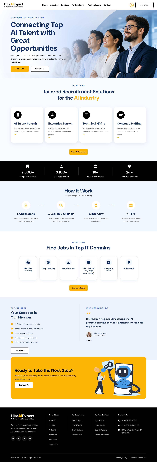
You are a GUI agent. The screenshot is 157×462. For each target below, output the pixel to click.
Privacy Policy (121, 458)
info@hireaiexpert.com (130, 425)
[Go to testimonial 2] (89, 340)
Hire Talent (39, 69)
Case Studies (77, 435)
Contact (107, 5)
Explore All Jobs (78, 288)
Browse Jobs (100, 425)
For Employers (94, 5)
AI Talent (52, 430)
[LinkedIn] (13, 438)
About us (54, 5)
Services (65, 5)
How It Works (77, 425)
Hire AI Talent (77, 420)
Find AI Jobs (99, 420)
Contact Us (24, 385)
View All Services (78, 152)
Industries (53, 435)
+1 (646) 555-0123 (129, 420)
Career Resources (102, 435)
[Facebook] (24, 438)
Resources (53, 439)
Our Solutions (77, 430)
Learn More (20, 350)
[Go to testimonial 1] (86, 340)
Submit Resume (101, 430)
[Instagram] (30, 438)
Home (45, 5)
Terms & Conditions (138, 458)
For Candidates (78, 5)
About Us (52, 420)
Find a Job (19, 69)
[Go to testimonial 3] (91, 340)
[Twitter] (18, 438)
